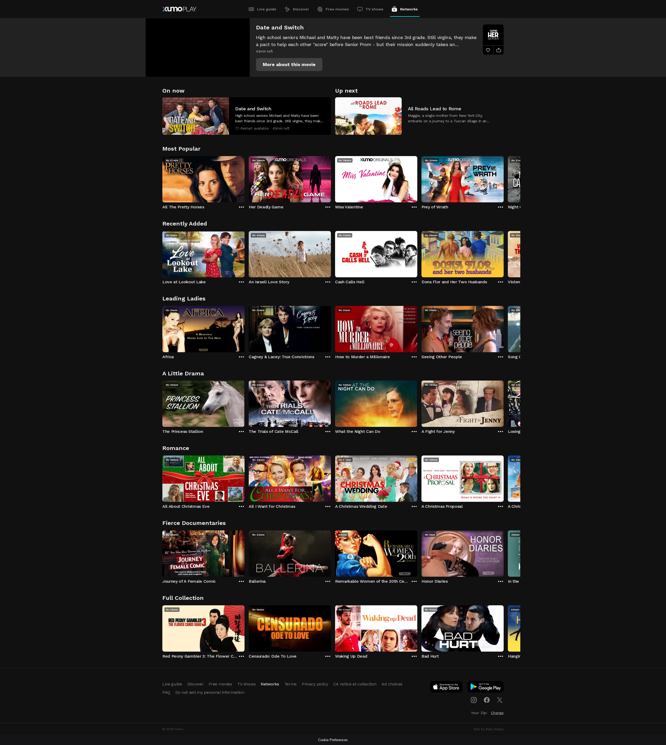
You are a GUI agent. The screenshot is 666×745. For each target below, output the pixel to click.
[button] (289, 64)
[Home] (179, 9)
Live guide (266, 9)
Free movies (337, 9)
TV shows (374, 9)
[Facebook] (487, 700)
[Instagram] (474, 700)
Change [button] (497, 713)
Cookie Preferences (333, 740)
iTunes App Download (446, 687)
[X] (500, 700)
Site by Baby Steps (489, 729)
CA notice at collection (354, 684)
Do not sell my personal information (209, 692)
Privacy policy (315, 684)
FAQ (166, 692)
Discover (301, 9)
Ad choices (391, 684)
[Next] (503, 178)
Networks (409, 9)
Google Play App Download (486, 687)
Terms (290, 684)
